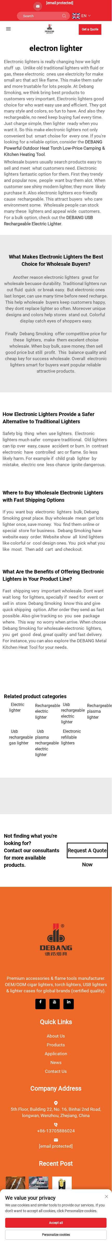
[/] (56, 939)
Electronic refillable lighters (71, 737)
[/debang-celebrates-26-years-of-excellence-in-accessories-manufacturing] (38, 1186)
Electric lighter (16, 707)
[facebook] (40, 1004)
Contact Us (56, 1071)
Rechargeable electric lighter (45, 711)
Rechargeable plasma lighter (97, 711)
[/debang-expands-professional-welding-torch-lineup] (15, 1186)
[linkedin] (68, 1004)
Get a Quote (90, 29)
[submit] (64, 16)
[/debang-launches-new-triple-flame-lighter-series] (62, 1186)
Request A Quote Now (87, 852)
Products (56, 1044)
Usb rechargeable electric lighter (71, 713)
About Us (56, 1036)
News (56, 1062)
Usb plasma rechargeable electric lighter (45, 743)
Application (56, 1053)
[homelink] (49, 28)
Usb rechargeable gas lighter (19, 737)
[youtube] (54, 1004)
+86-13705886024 (56, 1130)
